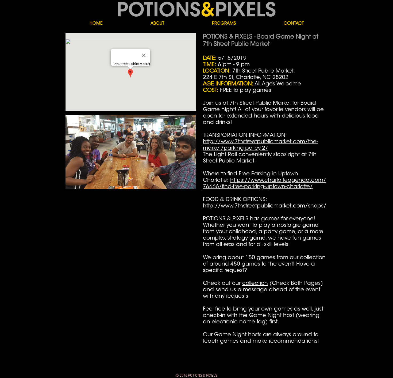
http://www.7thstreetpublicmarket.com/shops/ (264, 206)
